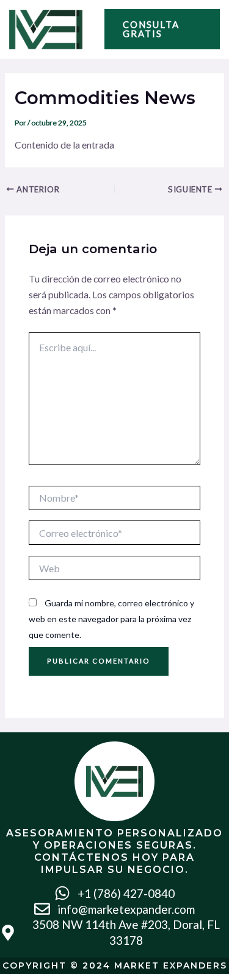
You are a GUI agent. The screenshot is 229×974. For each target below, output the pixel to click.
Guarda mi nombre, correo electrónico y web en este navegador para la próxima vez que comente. (111, 618)
